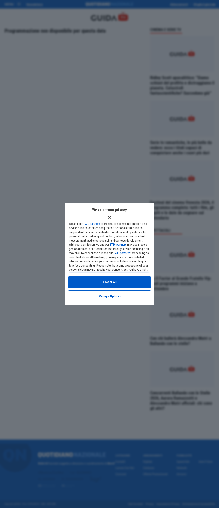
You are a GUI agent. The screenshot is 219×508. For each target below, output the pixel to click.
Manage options (110, 296)
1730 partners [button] (91, 224)
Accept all (109, 282)
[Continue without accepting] (109, 217)
